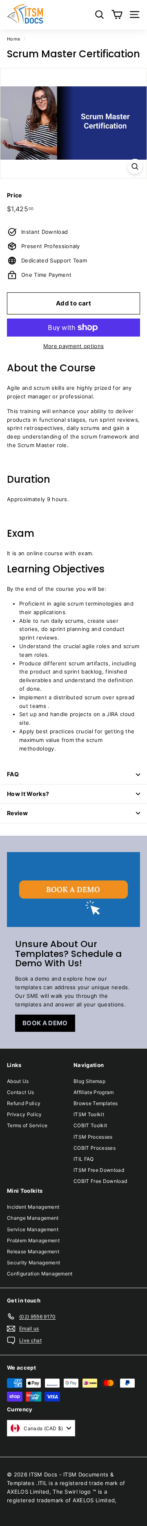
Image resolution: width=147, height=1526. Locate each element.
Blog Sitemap (89, 1081)
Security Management (33, 1262)
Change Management (33, 1218)
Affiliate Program (94, 1092)
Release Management (33, 1251)
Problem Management (33, 1240)
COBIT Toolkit (90, 1125)
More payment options (73, 346)
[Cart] (117, 14)
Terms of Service (27, 1125)
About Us (18, 1081)
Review (17, 812)
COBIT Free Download (100, 1181)
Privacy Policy (24, 1114)
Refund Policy (23, 1103)
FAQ (13, 774)
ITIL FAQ (84, 1159)
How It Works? (28, 793)
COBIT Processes (95, 1148)
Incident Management (33, 1207)
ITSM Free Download (99, 1170)
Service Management (32, 1229)
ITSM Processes (93, 1137)
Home (13, 39)
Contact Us (20, 1092)
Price (14, 195)
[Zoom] (135, 166)
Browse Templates (96, 1103)
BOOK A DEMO (45, 1023)
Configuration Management (40, 1274)
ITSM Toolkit (89, 1114)
